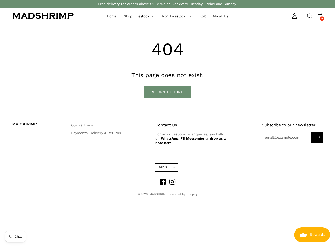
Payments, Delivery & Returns (96, 133)
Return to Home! (168, 92)
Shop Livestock (136, 16)
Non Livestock (174, 16)
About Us (220, 16)
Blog (201, 16)
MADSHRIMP (158, 194)
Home (111, 16)
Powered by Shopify (183, 194)
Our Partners (82, 125)
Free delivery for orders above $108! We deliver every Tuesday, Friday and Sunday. (167, 4)
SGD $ (162, 167)
